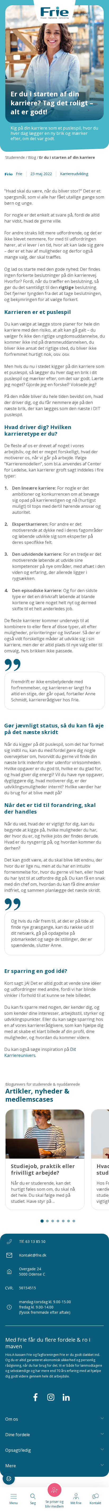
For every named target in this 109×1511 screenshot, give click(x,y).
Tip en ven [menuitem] (17, 1476)
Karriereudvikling (74, 173)
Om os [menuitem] (11, 1419)
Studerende (15, 157)
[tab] (42, 1221)
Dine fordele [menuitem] (17, 1435)
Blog (32, 157)
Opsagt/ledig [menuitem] (18, 1450)
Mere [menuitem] (10, 1466)
